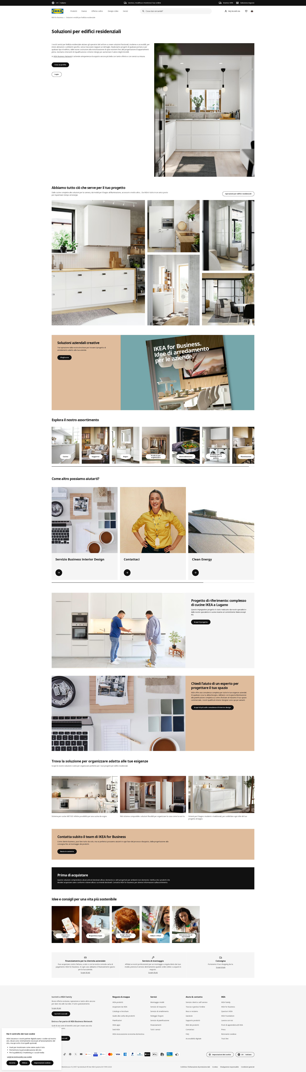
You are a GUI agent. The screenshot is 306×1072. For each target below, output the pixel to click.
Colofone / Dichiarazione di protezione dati (195, 1067)
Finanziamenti (155, 1025)
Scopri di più (85, 972)
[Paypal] (133, 1054)
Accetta (12, 1063)
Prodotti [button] (73, 11)
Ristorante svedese (228, 1034)
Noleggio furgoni (156, 1016)
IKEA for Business (228, 1007)
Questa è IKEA (226, 1011)
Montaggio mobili (157, 1002)
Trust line (224, 1038)
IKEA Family (225, 1002)
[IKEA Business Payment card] (177, 1054)
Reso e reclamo (192, 1011)
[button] (98, 262)
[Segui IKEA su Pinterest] (70, 1054)
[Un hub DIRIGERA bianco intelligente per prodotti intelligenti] (65, 924)
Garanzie (189, 1016)
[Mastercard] (110, 1054)
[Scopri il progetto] (118, 630)
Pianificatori (117, 1020)
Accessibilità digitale (193, 1038)
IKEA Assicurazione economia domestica (128, 1034)
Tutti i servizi (155, 1029)
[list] (153, 445)
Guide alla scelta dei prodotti (123, 1016)
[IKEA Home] (57, 11)
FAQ (187, 1034)
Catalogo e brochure (120, 1011)
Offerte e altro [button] (97, 11)
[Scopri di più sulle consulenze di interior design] (118, 713)
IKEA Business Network (63, 56)
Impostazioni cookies (42, 1063)
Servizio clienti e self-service (196, 1002)
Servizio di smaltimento (159, 1011)
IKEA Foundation (227, 1016)
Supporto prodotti (193, 1020)
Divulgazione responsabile (229, 1067)
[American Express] (125, 1054)
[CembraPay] (140, 1054)
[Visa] (118, 1054)
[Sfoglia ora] (187, 372)
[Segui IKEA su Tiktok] (65, 1054)
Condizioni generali (247, 1067)
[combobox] (175, 11)
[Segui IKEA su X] (76, 1054)
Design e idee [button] (113, 11)
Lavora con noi (227, 1020)
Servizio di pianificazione (159, 1020)
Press (223, 1029)
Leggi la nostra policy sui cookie (19, 1057)
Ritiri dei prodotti (192, 1025)
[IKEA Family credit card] (170, 1054)
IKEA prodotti (117, 1002)
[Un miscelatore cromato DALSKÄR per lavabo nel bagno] (95, 924)
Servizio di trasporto (158, 1007)
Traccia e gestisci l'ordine (195, 1007)
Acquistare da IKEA (119, 1007)
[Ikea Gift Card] (162, 1054)
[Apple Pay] (155, 1054)
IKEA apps (116, 1025)
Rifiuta (24, 1063)
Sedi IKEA (116, 1029)
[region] (31, 1049)
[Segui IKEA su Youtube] (81, 1054)
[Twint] (147, 1054)
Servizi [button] (125, 11)
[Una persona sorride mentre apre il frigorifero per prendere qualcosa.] (156, 924)
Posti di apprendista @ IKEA (232, 1025)
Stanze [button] (84, 11)
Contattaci (190, 1029)
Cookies (215, 1067)
